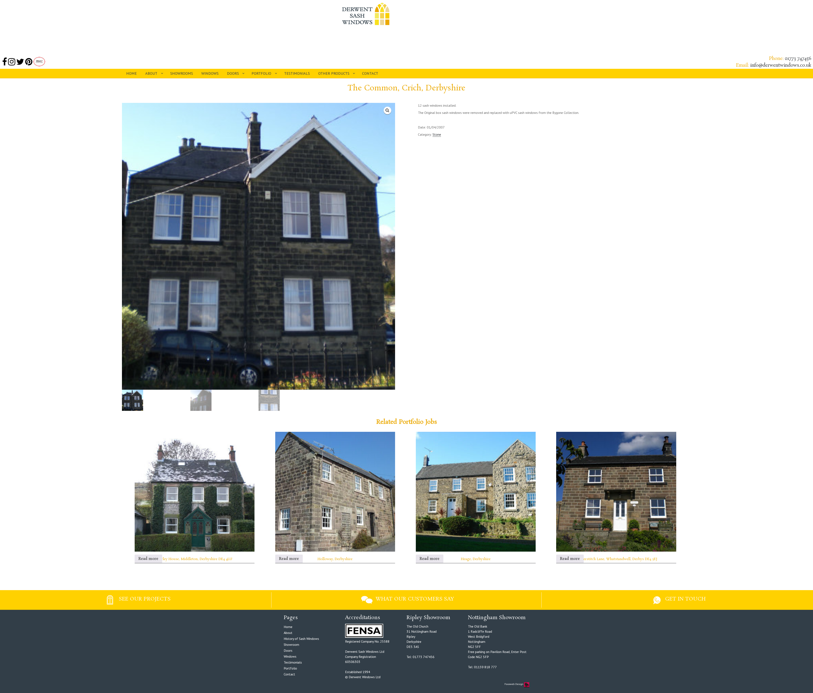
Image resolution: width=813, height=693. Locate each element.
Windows (209, 73)
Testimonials (297, 73)
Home (131, 73)
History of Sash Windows (301, 638)
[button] (387, 110)
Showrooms (181, 73)
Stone (437, 134)
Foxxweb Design (514, 684)
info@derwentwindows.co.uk (780, 65)
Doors (233, 73)
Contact (370, 73)
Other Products (333, 73)
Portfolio (261, 73)
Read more (148, 559)
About (151, 73)
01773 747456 (798, 58)
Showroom (291, 644)
